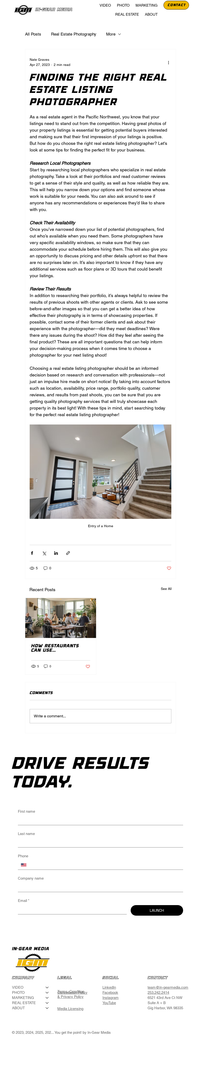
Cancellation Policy (72, 992)
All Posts (33, 34)
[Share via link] (68, 553)
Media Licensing (70, 1009)
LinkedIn (109, 987)
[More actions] (168, 62)
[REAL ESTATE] (47, 1002)
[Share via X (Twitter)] (44, 553)
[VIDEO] (47, 987)
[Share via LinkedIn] (56, 553)
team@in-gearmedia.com (168, 987)
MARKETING (23, 998)
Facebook (110, 992)
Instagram (110, 998)
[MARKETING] (47, 997)
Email (23, 900)
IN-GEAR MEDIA (54, 10)
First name (26, 811)
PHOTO (18, 992)
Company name (31, 878)
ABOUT (18, 1008)
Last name (26, 834)
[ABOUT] (47, 1007)
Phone (23, 856)
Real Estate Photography (73, 34)
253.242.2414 (158, 992)
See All (166, 589)
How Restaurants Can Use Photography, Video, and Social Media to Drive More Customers (59, 648)
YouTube (109, 1003)
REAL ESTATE (24, 1003)
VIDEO (18, 987)
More (110, 34)
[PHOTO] (47, 992)
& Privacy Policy (70, 997)
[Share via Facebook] (32, 553)
